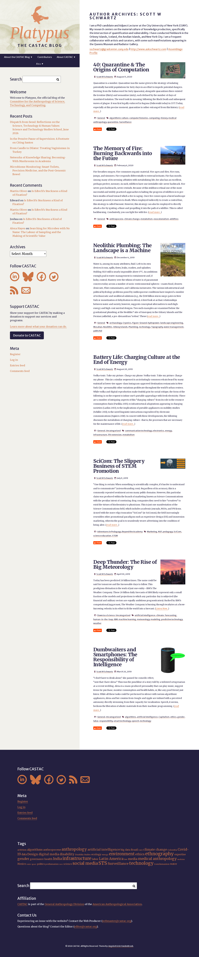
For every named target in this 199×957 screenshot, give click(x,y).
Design (32, 854)
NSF (160, 531)
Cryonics (127, 323)
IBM (116, 619)
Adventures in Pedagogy (109, 531)
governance (37, 859)
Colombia (172, 850)
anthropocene (116, 219)
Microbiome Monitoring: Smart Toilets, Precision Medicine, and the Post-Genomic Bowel (38, 170)
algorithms (130, 717)
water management (173, 327)
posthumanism (52, 864)
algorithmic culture (118, 118)
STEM (115, 535)
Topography (157, 327)
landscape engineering (171, 323)
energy (168, 430)
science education (102, 535)
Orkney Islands (120, 327)
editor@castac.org (85, 926)
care (141, 850)
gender (181, 717)
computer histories (138, 118)
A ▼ (40, 63)
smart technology (122, 721)
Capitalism (164, 717)
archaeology (115, 323)
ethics (173, 717)
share (98, 129)
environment (122, 853)
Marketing (152, 531)
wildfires (174, 219)
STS (102, 863)
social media (85, 863)
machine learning (127, 619)
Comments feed (20, 371)
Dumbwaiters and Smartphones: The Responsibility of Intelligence (115, 657)
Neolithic (107, 327)
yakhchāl (97, 330)
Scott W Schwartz (104, 76)
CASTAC (22, 904)
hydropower (153, 323)
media (132, 859)
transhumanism (161, 864)
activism (21, 849)
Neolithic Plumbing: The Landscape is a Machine (122, 248)
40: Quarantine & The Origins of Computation (121, 67)
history (164, 118)
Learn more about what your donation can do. (38, 326)
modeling (155, 619)
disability (67, 854)
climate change (132, 219)
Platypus (39, 33)
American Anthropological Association (117, 904)
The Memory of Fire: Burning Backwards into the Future (122, 153)
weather (97, 623)
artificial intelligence (145, 615)
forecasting (170, 615)
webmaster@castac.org (116, 920)
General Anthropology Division (64, 904)
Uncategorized (113, 430)
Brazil (134, 849)
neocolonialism (161, 219)
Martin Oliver (18, 191)
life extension (115, 434)
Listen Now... (162, 608)
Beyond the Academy (132, 531)
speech (135, 721)
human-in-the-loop (103, 619)
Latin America (111, 859)
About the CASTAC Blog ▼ (18, 57)
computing (154, 118)
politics (41, 864)
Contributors (44, 57)
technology (144, 327)
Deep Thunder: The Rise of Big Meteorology (125, 564)
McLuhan (97, 327)
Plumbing (133, 327)
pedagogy (168, 531)
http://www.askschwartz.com (148, 49)
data (24, 854)
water (173, 863)
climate (160, 615)
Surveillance (125, 122)
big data (125, 849)
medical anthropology (157, 859)
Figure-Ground (139, 323)
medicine (181, 859)
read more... (155, 212)
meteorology (143, 619)
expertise (180, 854)
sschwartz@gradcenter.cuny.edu (109, 49)
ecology (96, 854)
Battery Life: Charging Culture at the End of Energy (136, 359)
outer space (31, 864)
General (101, 118)
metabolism (147, 219)
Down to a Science (106, 615)
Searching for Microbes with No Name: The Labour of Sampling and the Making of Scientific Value (41, 232)
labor (95, 721)
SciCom (177, 531)
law (125, 859)
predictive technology (172, 619)
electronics (158, 430)
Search (16, 79)
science (67, 864)
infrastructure (100, 434)
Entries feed (17, 365)
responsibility (106, 721)
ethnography (159, 854)
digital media (49, 854)
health (48, 859)
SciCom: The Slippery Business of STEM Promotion (118, 466)
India (57, 859)
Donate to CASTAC (27, 335)
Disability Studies (83, 855)
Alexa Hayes (17, 228)
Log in (14, 359)
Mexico (21, 863)
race (61, 864)
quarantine (112, 122)
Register (15, 354)
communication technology (138, 430)
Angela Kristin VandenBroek (120, 946)
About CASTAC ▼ (66, 57)
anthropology (74, 849)
